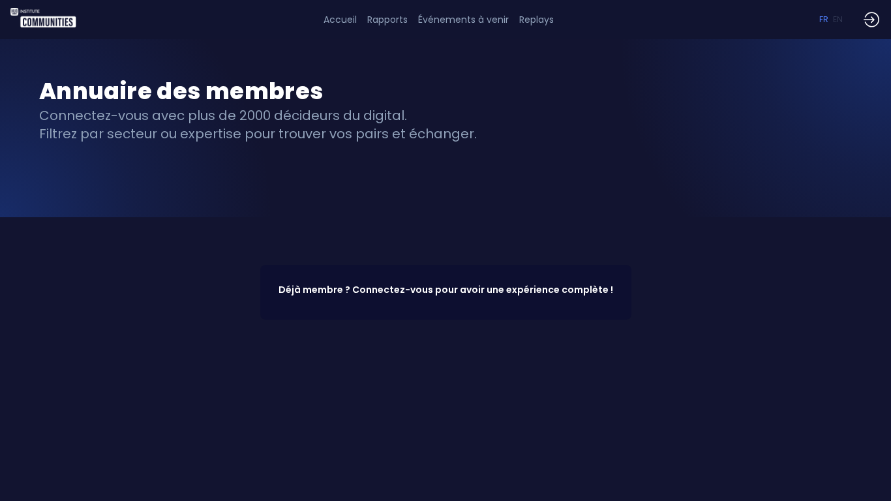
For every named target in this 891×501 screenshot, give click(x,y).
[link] (387, 19)
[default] (340, 19)
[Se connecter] (871, 19)
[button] (823, 19)
